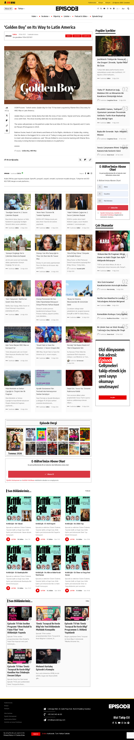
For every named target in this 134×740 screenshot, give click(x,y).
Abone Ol (50, 474)
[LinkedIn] (111, 8)
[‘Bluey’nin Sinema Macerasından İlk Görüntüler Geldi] (79, 288)
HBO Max (33, 151)
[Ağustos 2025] (74, 448)
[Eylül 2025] (63, 448)
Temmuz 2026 (15, 453)
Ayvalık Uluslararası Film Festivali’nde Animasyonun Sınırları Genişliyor (46, 391)
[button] (35, 734)
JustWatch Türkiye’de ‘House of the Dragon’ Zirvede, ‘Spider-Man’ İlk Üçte (112, 62)
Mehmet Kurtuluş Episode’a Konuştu (45, 668)
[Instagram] (107, 8)
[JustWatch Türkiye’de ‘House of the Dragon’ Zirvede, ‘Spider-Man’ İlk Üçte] (112, 46)
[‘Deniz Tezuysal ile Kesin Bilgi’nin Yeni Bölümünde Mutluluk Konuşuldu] (48, 613)
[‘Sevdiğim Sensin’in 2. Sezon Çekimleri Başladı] (17, 202)
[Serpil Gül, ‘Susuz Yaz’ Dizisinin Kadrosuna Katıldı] (79, 378)
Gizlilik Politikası (28, 480)
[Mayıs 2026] (41, 434)
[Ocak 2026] (41, 448)
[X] (101, 8)
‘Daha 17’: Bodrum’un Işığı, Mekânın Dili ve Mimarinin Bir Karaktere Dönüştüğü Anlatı (110, 93)
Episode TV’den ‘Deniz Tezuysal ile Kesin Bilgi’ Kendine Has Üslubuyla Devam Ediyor (18, 671)
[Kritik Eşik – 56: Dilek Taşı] (77, 508)
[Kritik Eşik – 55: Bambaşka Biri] (19, 557)
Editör (15, 34)
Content (77, 36)
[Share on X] (6, 115)
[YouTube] (104, 8)
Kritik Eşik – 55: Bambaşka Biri (17, 572)
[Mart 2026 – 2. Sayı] (74, 434)
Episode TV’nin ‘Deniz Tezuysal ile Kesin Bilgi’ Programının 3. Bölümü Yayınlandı (76, 628)
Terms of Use (20, 735)
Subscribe (114, 208)
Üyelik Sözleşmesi (13, 480)
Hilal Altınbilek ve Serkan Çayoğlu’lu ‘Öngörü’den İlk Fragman (15, 391)
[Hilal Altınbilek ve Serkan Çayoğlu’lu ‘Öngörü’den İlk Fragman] (17, 378)
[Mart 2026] (85, 434)
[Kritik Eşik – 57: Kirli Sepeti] (48, 508)
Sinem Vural (110, 155)
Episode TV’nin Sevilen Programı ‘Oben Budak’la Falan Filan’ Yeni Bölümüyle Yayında (19, 628)
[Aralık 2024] (85, 448)
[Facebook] (98, 8)
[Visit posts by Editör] (6, 173)
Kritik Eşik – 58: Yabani (14, 524)
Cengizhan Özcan (112, 100)
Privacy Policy (8, 735)
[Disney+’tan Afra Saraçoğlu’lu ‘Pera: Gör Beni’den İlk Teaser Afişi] (48, 242)
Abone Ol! (8, 9)
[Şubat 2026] (30, 448)
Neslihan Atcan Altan (113, 318)
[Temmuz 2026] (15, 439)
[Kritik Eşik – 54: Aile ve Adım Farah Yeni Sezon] (48, 557)
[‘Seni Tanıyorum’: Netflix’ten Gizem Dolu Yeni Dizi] (17, 288)
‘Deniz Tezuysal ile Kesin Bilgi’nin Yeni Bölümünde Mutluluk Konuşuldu (48, 626)
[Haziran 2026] (30, 434)
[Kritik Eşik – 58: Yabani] (19, 508)
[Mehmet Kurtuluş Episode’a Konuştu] (48, 656)
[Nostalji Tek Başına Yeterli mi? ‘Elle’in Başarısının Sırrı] (79, 334)
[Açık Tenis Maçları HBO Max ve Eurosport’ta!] (17, 334)
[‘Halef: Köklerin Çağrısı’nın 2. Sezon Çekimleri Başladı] (79, 202)
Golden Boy (25, 151)
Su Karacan (80, 360)
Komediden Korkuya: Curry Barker (112, 314)
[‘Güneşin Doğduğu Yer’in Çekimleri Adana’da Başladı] (17, 242)
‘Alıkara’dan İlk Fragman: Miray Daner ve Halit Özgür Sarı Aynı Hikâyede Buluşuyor (111, 257)
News (69, 36)
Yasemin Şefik (81, 268)
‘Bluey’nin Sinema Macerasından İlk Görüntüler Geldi (77, 302)
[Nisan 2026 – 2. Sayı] (52, 434)
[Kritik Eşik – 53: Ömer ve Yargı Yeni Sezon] (77, 557)
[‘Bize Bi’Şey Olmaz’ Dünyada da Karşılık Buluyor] (79, 242)
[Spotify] (114, 8)
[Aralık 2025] (52, 448)
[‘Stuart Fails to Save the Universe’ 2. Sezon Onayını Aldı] (48, 334)
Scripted (86, 36)
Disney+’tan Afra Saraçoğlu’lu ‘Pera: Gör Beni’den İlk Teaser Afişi (47, 256)
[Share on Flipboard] (6, 120)
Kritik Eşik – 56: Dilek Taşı (74, 524)
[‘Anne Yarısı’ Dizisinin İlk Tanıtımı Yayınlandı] (48, 202)
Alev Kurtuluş (111, 289)
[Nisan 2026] (63, 434)
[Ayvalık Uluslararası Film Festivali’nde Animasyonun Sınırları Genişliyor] (48, 378)
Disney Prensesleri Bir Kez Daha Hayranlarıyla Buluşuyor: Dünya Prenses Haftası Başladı (47, 302)
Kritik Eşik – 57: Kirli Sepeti (45, 524)
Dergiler (112, 397)
